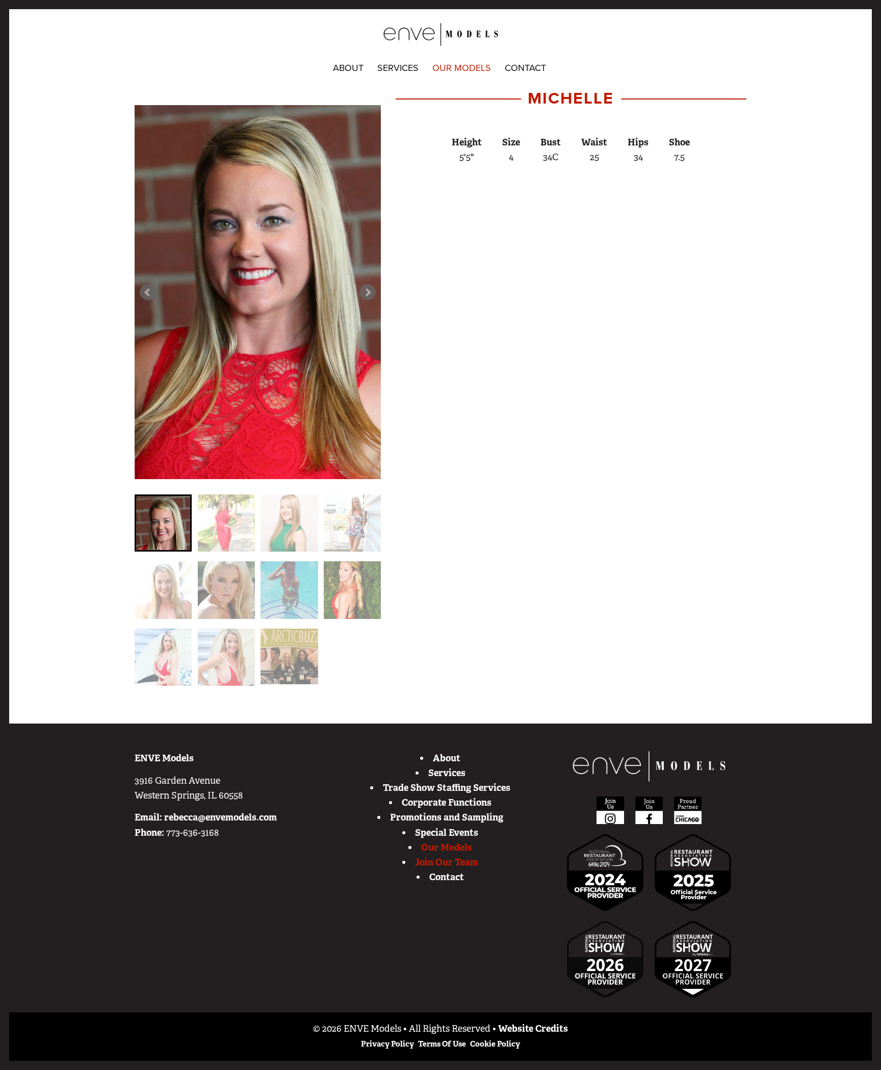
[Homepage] (649, 766)
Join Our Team (446, 862)
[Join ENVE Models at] (693, 872)
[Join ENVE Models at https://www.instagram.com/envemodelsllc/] (610, 810)
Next (367, 292)
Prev (148, 292)
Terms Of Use (442, 1044)
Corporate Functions (446, 803)
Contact (525, 67)
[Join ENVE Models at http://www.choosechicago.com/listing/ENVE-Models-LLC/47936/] (688, 810)
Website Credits (533, 1029)
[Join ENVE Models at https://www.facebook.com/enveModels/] (649, 810)
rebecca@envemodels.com (220, 817)
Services (398, 67)
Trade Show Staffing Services (446, 788)
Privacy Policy (387, 1044)
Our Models (461, 67)
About (348, 67)
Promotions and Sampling (446, 817)
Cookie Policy (495, 1044)
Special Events (446, 833)
